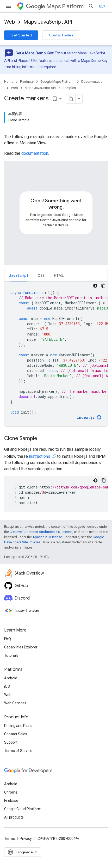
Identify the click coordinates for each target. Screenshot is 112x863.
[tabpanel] (56, 354)
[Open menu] (8, 6)
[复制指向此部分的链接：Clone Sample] (42, 439)
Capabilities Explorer (21, 647)
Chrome (10, 792)
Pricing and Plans (18, 726)
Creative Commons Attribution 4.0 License (41, 532)
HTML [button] (59, 275)
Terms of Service (18, 751)
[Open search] (91, 6)
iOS (7, 686)
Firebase (11, 800)
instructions (39, 456)
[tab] (18, 275)
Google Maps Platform (57, 81)
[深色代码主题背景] (95, 286)
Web (9, 22)
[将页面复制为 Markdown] (71, 98)
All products (14, 817)
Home (8, 81)
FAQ (7, 639)
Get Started (21, 35)
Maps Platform (65, 6)
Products (27, 81)
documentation (34, 153)
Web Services (15, 703)
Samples (69, 88)
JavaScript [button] (18, 275)
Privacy (26, 838)
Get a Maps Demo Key (34, 53)
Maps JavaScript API (47, 22)
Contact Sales (15, 734)
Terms (9, 838)
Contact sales (61, 35)
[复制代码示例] (103, 286)
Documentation (92, 81)
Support (10, 742)
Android (10, 678)
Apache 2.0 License (47, 537)
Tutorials (11, 655)
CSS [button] (41, 275)
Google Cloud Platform (22, 809)
